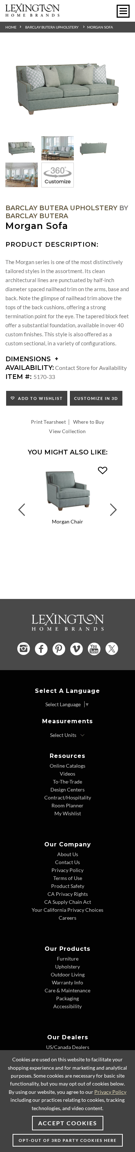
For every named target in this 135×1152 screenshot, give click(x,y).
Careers (67, 918)
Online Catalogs (67, 766)
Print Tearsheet (48, 422)
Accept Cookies (67, 1122)
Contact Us (67, 862)
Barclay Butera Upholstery (51, 27)
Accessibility (67, 1006)
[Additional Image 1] (67, 89)
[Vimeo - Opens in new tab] (76, 649)
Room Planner (67, 805)
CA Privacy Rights (68, 894)
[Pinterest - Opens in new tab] (59, 649)
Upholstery (67, 966)
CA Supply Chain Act (67, 902)
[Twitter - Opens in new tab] (111, 648)
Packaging (67, 998)
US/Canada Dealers (67, 1047)
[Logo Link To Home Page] (32, 14)
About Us (67, 854)
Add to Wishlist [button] (39, 398)
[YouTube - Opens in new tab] (94, 649)
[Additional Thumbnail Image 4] (21, 175)
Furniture (67, 958)
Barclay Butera (36, 216)
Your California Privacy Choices (67, 910)
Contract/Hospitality (67, 797)
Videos (67, 774)
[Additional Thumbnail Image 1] (21, 148)
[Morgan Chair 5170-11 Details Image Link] (67, 513)
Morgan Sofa (100, 27)
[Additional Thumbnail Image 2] (57, 148)
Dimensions (29, 359)
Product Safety (67, 886)
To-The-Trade (67, 781)
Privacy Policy (67, 870)
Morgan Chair (67, 521)
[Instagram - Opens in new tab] (23, 648)
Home (11, 27)
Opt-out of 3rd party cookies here (68, 1140)
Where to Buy (88, 422)
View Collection (67, 431)
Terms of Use (67, 878)
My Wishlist (67, 813)
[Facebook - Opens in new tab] (41, 649)
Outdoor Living (68, 974)
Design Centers (67, 789)
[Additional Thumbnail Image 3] (93, 148)
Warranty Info (67, 982)
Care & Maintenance (67, 990)
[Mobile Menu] (123, 11)
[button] (102, 470)
